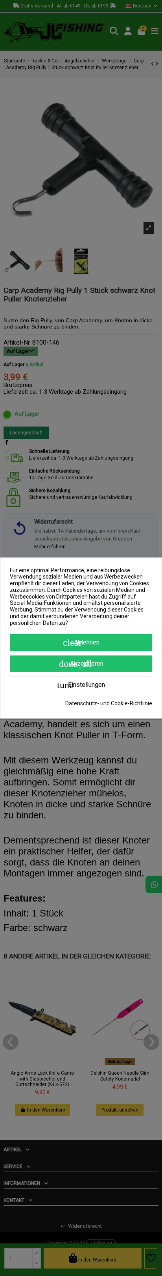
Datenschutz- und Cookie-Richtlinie (108, 703)
